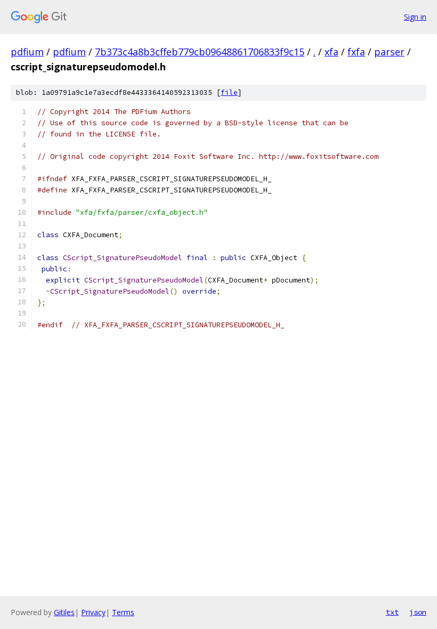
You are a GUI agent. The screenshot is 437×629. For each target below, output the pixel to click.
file (229, 92)
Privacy (93, 612)
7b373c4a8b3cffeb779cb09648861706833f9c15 (199, 51)
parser (389, 51)
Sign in (415, 17)
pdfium (27, 51)
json (417, 612)
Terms (123, 612)
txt (392, 612)
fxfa (356, 51)
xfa (331, 51)
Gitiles (64, 612)
